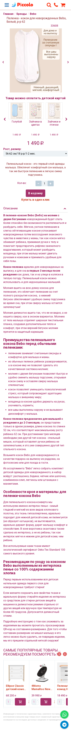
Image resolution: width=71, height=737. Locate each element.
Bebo (33, 13)
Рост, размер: (12, 149)
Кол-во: (21, 183)
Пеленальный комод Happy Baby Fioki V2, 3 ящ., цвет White (56, 687)
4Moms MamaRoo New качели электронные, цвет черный (29, 687)
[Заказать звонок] (56, 5)
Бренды (22, 13)
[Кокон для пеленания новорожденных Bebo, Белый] (35, 60)
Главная (8, 13)
